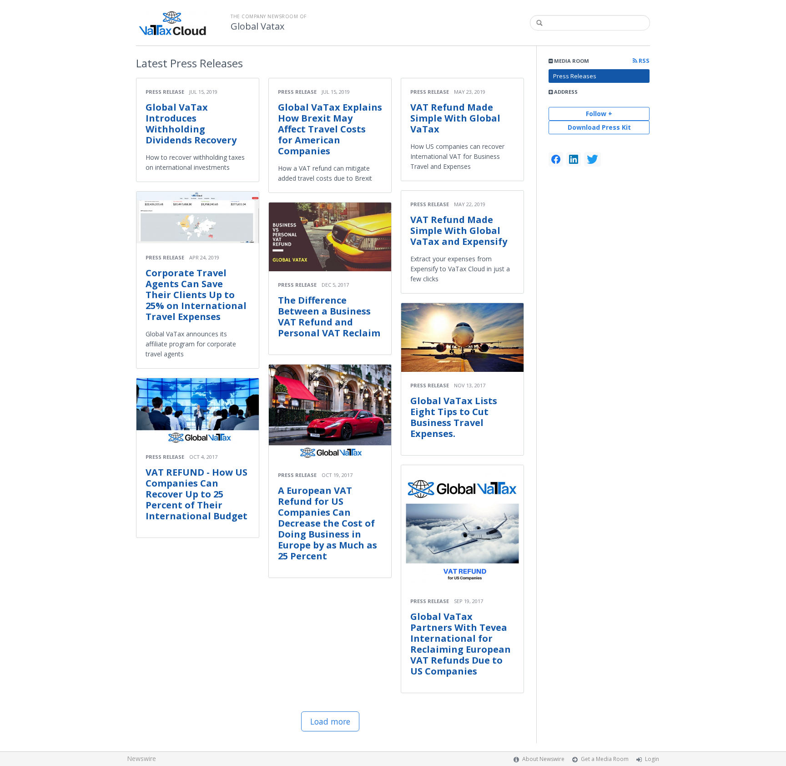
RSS (643, 61)
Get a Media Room (605, 759)
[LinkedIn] (573, 159)
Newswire (141, 758)
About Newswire (543, 759)
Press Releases (574, 76)
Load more (330, 721)
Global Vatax (257, 26)
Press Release (165, 91)
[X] (592, 159)
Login (652, 759)
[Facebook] (556, 159)
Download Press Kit (599, 127)
